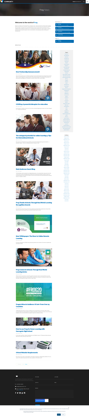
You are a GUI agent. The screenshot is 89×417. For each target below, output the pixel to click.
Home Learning (66, 67)
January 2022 (66, 136)
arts (67, 83)
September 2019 (67, 158)
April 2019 (67, 164)
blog (66, 62)
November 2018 (66, 171)
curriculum (66, 94)
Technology (66, 55)
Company (66, 59)
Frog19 (66, 80)
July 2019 (66, 161)
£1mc (66, 99)
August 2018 (66, 174)
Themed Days (66, 122)
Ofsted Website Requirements (27, 352)
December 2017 (66, 180)
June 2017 (67, 184)
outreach (66, 97)
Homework (66, 68)
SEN (66, 115)
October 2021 (66, 138)
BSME (66, 102)
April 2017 (67, 187)
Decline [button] (63, 414)
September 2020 (67, 145)
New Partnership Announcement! (28, 72)
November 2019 (66, 155)
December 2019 (66, 154)
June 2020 (66, 149)
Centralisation (66, 106)
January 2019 (66, 168)
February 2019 (66, 167)
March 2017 (66, 189)
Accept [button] (59, 414)
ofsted (66, 96)
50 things (66, 100)
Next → (26, 364)
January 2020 (66, 152)
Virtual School (66, 64)
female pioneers (66, 125)
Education (66, 58)
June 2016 (66, 200)
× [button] (68, 407)
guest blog (66, 86)
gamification (66, 84)
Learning (67, 61)
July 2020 (67, 148)
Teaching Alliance (66, 119)
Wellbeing (67, 93)
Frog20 (66, 81)
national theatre (66, 129)
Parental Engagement (66, 113)
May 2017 (67, 186)
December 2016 (66, 193)
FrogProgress (66, 90)
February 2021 (66, 142)
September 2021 (66, 139)
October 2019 (66, 157)
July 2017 (66, 183)
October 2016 (66, 196)
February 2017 (66, 190)
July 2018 (66, 176)
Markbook (66, 112)
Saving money (66, 118)
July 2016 (67, 199)
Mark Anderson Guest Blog (25, 169)
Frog (66, 109)
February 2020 (66, 151)
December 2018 (66, 170)
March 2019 (66, 165)
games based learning (66, 77)
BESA (66, 87)
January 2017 (66, 192)
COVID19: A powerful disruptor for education (32, 104)
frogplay (66, 65)
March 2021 (66, 141)
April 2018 (67, 177)
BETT (66, 78)
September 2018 (67, 173)
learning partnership (66, 128)
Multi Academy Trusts (66, 74)
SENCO (66, 116)
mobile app (66, 71)
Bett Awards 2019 (66, 103)
